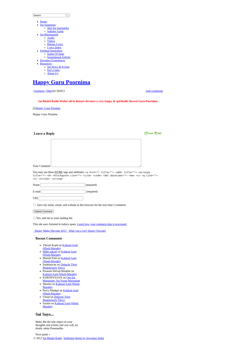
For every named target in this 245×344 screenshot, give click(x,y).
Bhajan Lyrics (55, 44)
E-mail (36, 191)
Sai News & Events (58, 66)
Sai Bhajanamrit (49, 34)
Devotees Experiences (52, 60)
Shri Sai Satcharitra (58, 28)
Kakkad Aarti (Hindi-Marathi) (60, 247)
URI (35, 198)
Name (36, 184)
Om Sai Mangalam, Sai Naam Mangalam (61, 279)
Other (49, 90)
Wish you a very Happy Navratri (87, 230)
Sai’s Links (53, 70)
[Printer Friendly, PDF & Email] (153, 133)
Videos (51, 41)
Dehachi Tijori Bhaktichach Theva (60, 266)
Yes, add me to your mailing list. (54, 218)
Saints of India (55, 53)
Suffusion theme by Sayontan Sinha (83, 338)
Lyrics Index (54, 47)
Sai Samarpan (48, 24)
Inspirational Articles (58, 57)
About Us (52, 73)
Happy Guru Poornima (61, 82)
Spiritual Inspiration (51, 50)
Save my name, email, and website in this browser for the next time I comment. (81, 204)
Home (43, 21)
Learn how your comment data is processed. (102, 224)
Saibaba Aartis (55, 31)
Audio (50, 37)
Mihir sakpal (50, 251)
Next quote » (43, 334)
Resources (46, 63)
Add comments (154, 90)
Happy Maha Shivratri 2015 (50, 230)
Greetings (39, 90)
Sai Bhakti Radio (52, 338)
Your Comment (41, 166)
